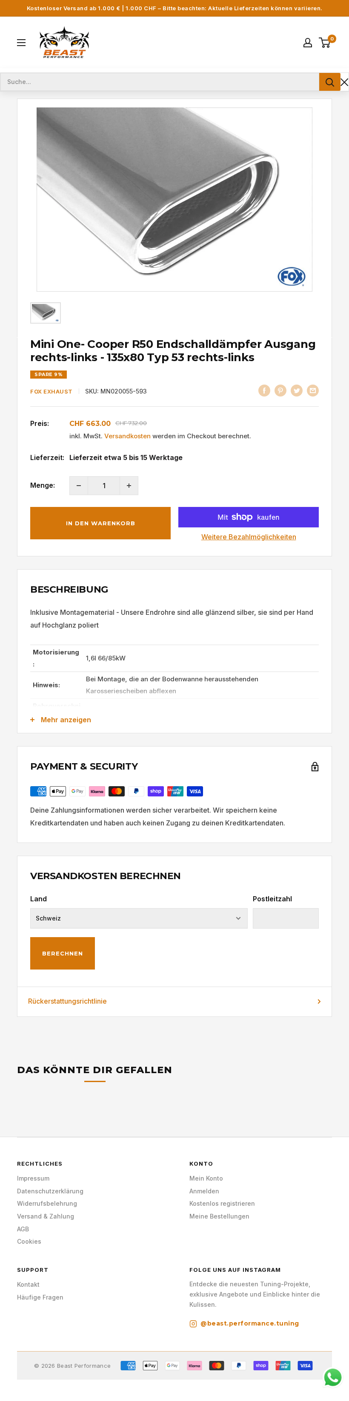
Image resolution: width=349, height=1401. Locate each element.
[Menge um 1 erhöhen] (129, 486)
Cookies (29, 1241)
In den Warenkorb (100, 523)
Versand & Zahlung (45, 1216)
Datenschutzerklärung (50, 1191)
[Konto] (307, 42)
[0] (325, 43)
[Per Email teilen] (313, 390)
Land (38, 898)
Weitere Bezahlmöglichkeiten (248, 537)
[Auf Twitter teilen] (297, 390)
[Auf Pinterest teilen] (280, 390)
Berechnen (62, 953)
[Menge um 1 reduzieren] (79, 486)
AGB (23, 1229)
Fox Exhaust (51, 391)
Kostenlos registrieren (222, 1203)
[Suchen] (329, 82)
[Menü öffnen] (21, 42)
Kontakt (28, 1284)
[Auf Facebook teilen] (264, 390)
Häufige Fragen (40, 1297)
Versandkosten (127, 436)
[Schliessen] (344, 82)
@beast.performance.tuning (249, 1323)
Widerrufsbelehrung (47, 1203)
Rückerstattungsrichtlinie (67, 1001)
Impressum (33, 1178)
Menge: (42, 485)
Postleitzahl (272, 898)
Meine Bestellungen (219, 1216)
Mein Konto (206, 1178)
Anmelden (204, 1191)
